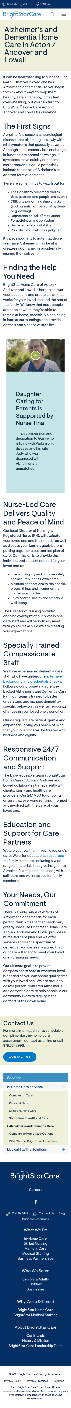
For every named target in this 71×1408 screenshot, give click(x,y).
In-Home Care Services (25, 1087)
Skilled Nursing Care (23, 1110)
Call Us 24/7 (20, 1213)
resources (55, 856)
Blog (62, 1213)
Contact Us (20, 1057)
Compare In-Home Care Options (31, 1133)
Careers (35, 1190)
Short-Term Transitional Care (28, 1118)
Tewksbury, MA (17, 4)
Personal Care (18, 1103)
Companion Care (21, 1095)
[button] (52, 14)
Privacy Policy (12, 1381)
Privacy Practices (37, 1381)
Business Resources (35, 1219)
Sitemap (59, 1381)
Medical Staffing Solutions (27, 1150)
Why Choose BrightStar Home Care (33, 1141)
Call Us (45, 4)
